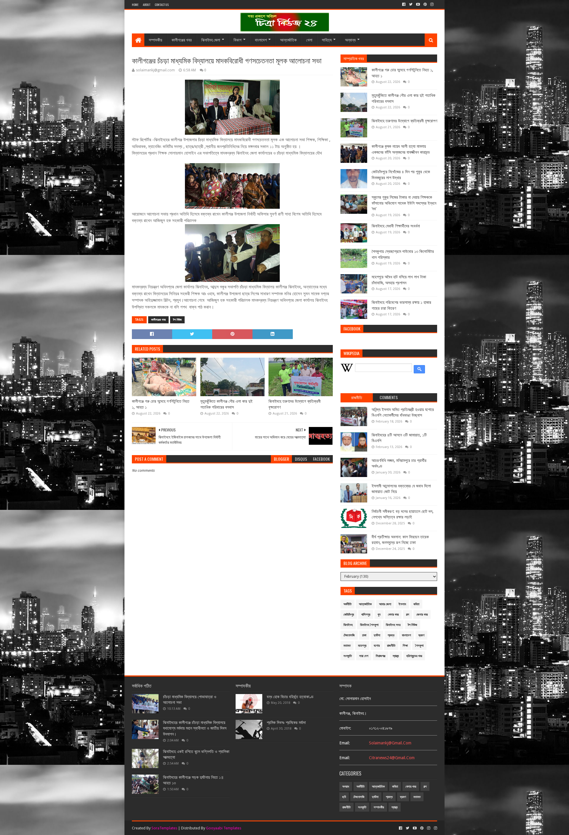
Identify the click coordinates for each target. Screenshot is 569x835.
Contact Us (162, 4)
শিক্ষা (405, 646)
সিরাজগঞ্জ (380, 656)
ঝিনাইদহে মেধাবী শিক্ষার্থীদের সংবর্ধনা (396, 226)
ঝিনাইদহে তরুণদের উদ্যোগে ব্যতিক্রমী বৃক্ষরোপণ (294, 404)
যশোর (377, 646)
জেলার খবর (422, 614)
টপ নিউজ (177, 319)
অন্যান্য (350, 39)
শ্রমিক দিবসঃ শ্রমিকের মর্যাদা (286, 722)
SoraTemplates (164, 828)
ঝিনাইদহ (348, 625)
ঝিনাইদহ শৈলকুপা (369, 625)
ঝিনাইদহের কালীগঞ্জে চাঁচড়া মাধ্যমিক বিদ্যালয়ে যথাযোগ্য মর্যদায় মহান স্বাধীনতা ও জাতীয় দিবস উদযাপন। (194, 728)
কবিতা (416, 604)
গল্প (407, 614)
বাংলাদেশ (261, 39)
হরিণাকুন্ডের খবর (414, 656)
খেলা (309, 39)
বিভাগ (238, 39)
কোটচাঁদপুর (348, 614)
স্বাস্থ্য (396, 656)
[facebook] (404, 4)
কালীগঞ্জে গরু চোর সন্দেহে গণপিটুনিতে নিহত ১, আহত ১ (160, 404)
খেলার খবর (393, 614)
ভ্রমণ (421, 635)
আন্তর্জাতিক (288, 39)
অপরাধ (345, 787)
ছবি (344, 797)
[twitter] (411, 4)
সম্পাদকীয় (155, 39)
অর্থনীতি (347, 604)
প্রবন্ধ (391, 635)
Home (135, 4)
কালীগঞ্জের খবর (182, 39)
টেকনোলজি (349, 635)
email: (344, 743)
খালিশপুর (365, 614)
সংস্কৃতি (347, 656)
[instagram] (432, 4)
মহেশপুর (362, 646)
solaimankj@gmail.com (390, 743)
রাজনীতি (391, 646)
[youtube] (418, 4)
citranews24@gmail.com (392, 757)
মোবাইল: (345, 728)
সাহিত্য (327, 39)
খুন (379, 614)
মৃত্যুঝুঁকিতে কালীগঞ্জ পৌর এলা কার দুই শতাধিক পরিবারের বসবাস (226, 404)
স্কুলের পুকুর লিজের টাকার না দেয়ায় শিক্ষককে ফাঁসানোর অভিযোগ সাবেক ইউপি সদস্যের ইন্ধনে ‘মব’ (404, 203)
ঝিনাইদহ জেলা (210, 39)
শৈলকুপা (419, 646)
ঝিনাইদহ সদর (393, 625)
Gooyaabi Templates (223, 828)
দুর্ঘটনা (377, 635)
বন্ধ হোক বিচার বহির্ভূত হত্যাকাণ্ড (290, 696)
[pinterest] (425, 4)
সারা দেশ (363, 656)
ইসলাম (402, 604)
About (146, 4)
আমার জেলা (385, 604)
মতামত (347, 646)
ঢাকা (364, 635)
